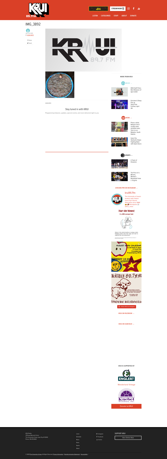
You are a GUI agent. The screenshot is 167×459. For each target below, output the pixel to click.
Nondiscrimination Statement (72, 454)
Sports (78, 445)
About (124, 16)
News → (129, 118)
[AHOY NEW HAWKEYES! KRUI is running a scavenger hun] (126, 225)
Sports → (129, 155)
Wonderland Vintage (126, 385)
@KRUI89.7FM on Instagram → (126, 188)
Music (77, 439)
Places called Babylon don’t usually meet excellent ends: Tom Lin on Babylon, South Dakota (135, 128)
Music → (129, 83)
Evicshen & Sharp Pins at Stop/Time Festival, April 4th (136, 104)
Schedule (78, 437)
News (77, 442)
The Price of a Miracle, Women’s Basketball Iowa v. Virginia (136, 177)
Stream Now (116, 8)
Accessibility (84, 454)
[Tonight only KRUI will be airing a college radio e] (126, 288)
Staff (116, 16)
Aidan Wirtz (30, 35)
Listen (95, 16)
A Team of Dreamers (134, 161)
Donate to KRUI (126, 406)
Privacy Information (58, 454)
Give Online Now (128, 438)
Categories (105, 16)
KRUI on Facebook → (126, 313)
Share (30, 40)
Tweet (30, 43)
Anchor (100, 439)
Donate (133, 16)
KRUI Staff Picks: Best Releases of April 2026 (136, 90)
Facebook (100, 437)
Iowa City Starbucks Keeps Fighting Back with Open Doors (136, 141)
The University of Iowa (36, 454)
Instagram (100, 434)
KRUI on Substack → (126, 324)
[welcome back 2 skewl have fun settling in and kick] (126, 257)
